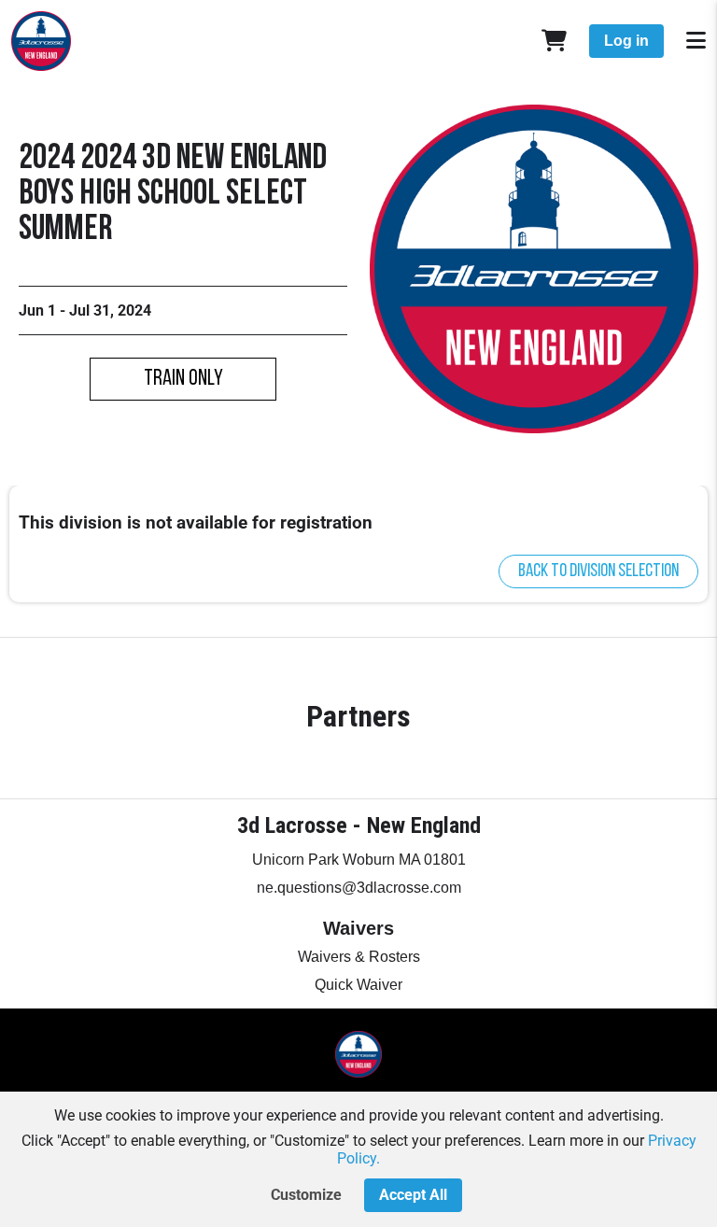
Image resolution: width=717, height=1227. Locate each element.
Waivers (358, 928)
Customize (306, 1195)
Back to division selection (598, 571)
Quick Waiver (358, 985)
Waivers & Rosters (359, 957)
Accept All (413, 1195)
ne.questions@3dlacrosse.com (359, 888)
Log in (626, 41)
